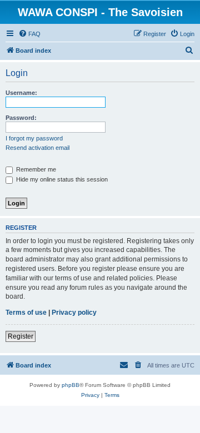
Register (20, 336)
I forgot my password (34, 138)
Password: (21, 117)
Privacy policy (74, 312)
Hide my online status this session (61, 179)
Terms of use (26, 312)
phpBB (70, 385)
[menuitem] (29, 34)
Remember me (35, 169)
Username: (21, 92)
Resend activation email (37, 147)
